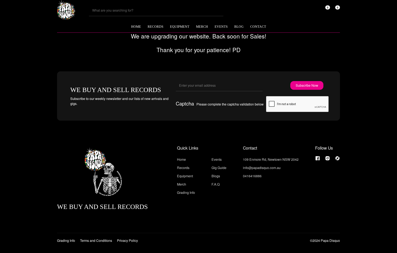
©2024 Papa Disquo (325, 240)
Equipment (185, 176)
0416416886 (252, 176)
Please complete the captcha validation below (230, 104)
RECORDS (155, 26)
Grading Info (186, 192)
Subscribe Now (307, 85)
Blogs (216, 176)
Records (183, 167)
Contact (258, 26)
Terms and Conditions (96, 240)
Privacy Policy (127, 240)
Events (221, 26)
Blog (239, 26)
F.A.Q (216, 184)
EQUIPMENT (179, 26)
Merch (181, 184)
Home (136, 26)
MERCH (202, 26)
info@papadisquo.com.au (262, 167)
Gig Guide (219, 167)
